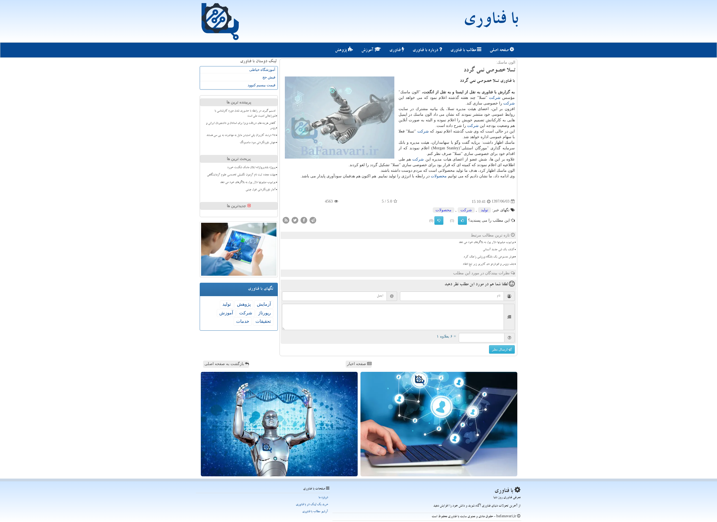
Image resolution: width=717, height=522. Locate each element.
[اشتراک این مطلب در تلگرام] (313, 220)
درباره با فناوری (426, 50)
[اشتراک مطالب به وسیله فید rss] (286, 220)
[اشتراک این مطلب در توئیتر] (295, 220)
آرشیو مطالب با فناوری (315, 512)
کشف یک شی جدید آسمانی (498, 250)
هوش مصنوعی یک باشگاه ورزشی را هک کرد (489, 257)
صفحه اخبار (357, 364)
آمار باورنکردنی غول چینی (261, 190)
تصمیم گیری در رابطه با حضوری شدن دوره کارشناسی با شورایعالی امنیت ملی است (245, 114)
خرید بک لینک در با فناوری (312, 505)
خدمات (242, 321)
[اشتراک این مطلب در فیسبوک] (304, 220)
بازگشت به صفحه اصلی (224, 364)
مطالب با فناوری (463, 50)
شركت (494, 98)
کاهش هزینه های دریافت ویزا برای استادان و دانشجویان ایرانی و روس (241, 126)
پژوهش (341, 50)
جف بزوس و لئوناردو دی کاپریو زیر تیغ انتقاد (488, 264)
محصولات (439, 176)
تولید (484, 210)
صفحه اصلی (500, 50)
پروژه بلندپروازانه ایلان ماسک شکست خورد (251, 168)
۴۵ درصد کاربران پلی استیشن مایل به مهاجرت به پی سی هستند (241, 135)
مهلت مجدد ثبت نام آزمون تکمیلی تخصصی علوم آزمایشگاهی (241, 175)
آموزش (367, 50)
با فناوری (490, 21)
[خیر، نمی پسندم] (438, 220)
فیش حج (268, 77)
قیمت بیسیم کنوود (261, 85)
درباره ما (323, 498)
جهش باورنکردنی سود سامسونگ (258, 143)
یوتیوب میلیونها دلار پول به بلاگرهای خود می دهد (486, 242)
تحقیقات (263, 321)
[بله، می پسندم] (462, 220)
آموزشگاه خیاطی (262, 70)
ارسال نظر (500, 349)
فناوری (395, 50)
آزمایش (264, 304)
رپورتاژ (264, 312)
